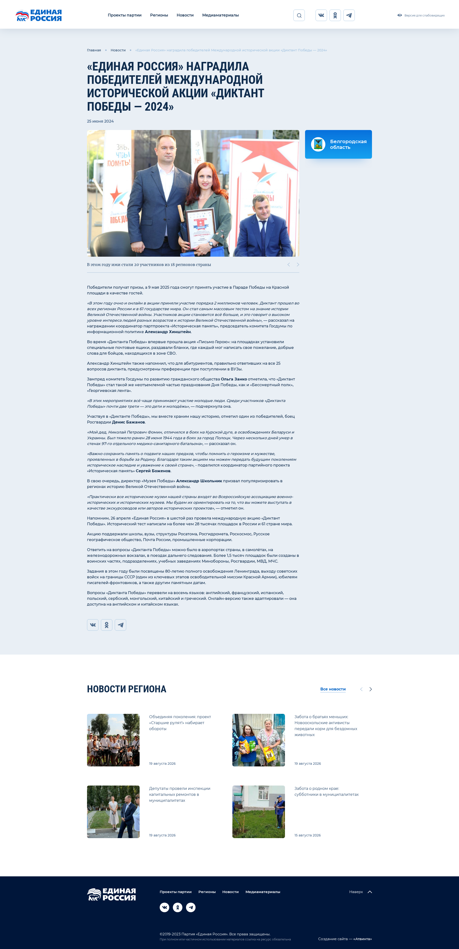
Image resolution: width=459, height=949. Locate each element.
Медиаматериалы (220, 15)
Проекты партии (125, 15)
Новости (185, 15)
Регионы (159, 15)
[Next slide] (298, 264)
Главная (94, 50)
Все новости (333, 689)
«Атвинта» (362, 939)
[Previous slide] (288, 264)
